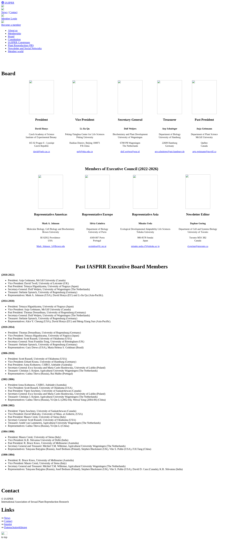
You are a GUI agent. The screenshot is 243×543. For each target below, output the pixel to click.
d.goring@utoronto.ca (197, 246)
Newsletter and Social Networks (25, 48)
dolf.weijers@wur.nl (130, 151)
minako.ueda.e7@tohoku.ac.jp (145, 246)
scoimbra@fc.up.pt (97, 246)
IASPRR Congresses (19, 42)
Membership (14, 33)
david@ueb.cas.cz (41, 151)
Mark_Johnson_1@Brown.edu (51, 246)
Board (11, 36)
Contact (13, 12)
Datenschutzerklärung (15, 527)
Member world (15, 51)
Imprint (8, 524)
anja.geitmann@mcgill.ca (204, 151)
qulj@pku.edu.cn (85, 151)
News (4, 12)
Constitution (14, 39)
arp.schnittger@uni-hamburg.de (169, 151)
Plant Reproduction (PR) (21, 45)
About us (13, 30)
